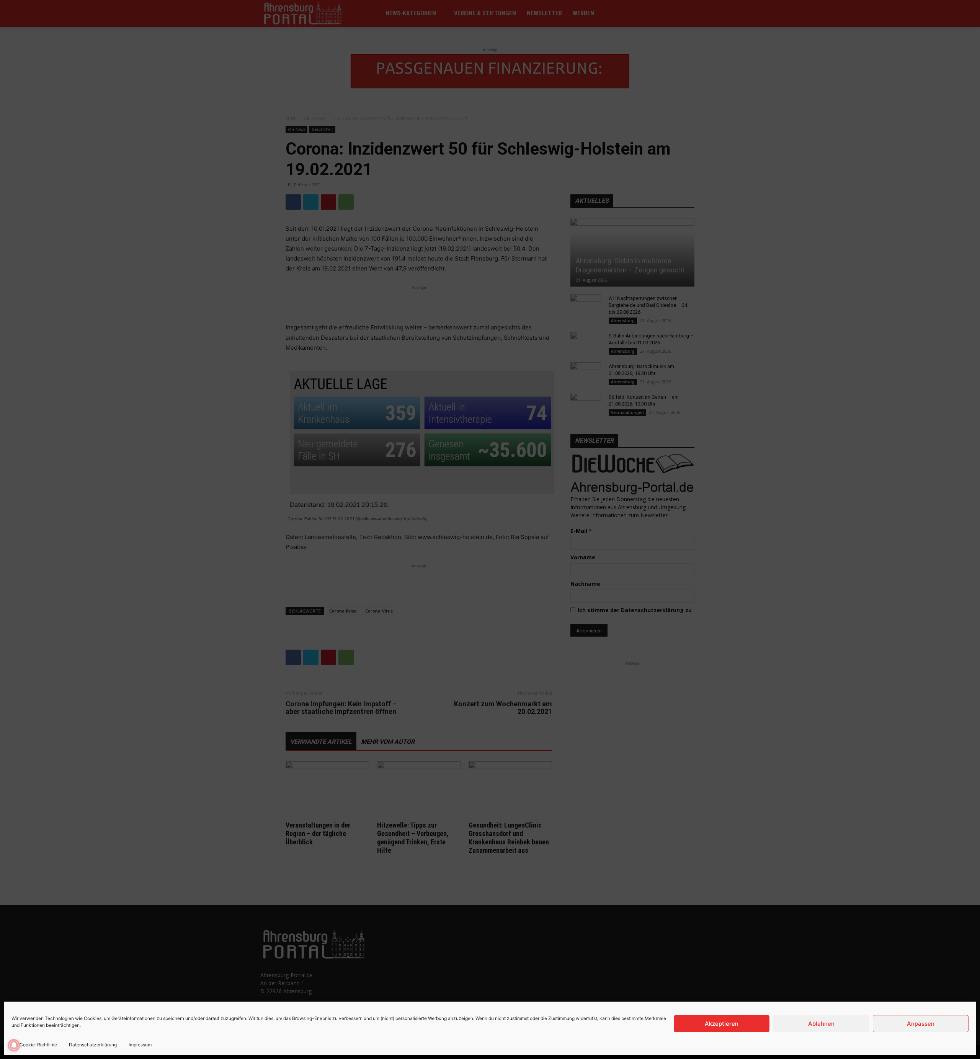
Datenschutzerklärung (93, 1045)
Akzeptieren (721, 1023)
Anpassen (920, 1023)
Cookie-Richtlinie (38, 1045)
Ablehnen (821, 1023)
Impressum (140, 1045)
